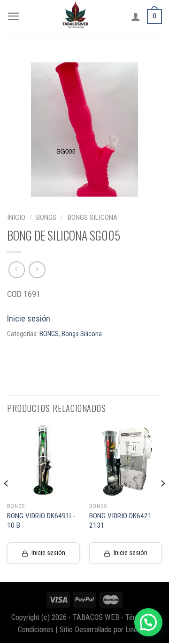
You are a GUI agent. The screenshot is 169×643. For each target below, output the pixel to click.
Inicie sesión (28, 318)
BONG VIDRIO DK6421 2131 (120, 521)
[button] (148, 622)
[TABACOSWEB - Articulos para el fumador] (75, 16)
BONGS (46, 217)
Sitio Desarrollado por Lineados (106, 629)
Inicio (16, 217)
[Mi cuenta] (135, 16)
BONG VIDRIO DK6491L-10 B (41, 521)
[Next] (162, 502)
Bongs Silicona (92, 217)
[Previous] (6, 502)
